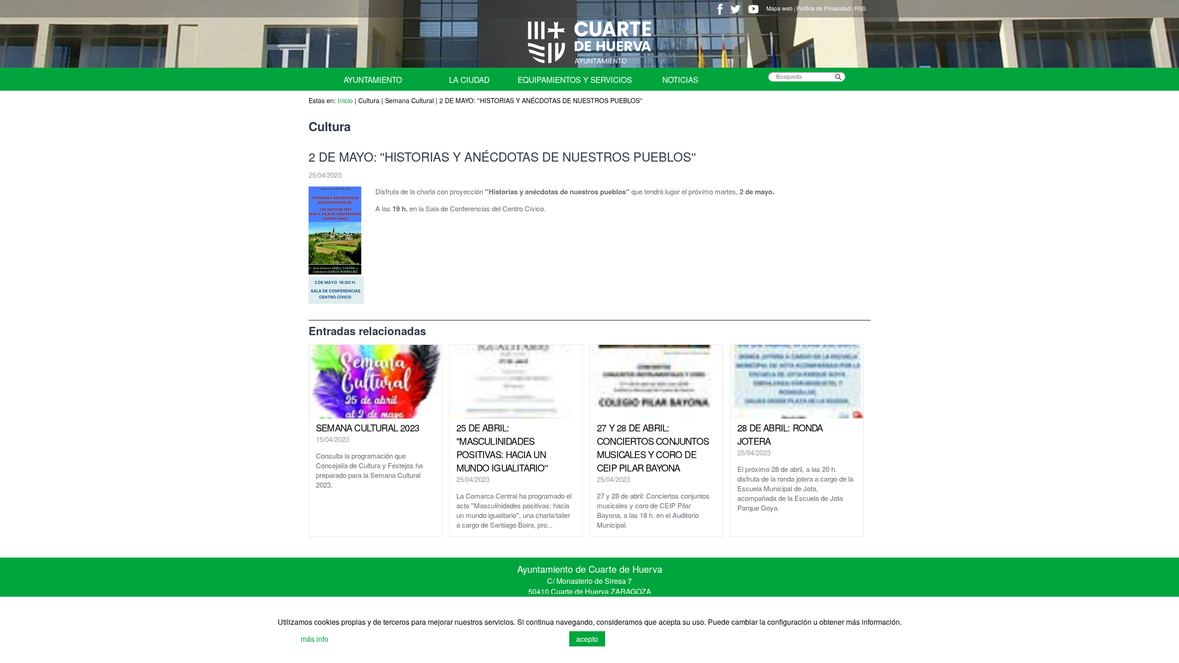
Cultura (369, 100)
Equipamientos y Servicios (575, 79)
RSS (860, 8)
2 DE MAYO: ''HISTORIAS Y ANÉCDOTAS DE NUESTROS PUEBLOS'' (540, 100)
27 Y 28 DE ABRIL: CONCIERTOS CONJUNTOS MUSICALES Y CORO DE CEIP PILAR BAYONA (653, 447)
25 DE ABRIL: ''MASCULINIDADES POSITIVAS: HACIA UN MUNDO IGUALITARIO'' (502, 447)
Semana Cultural (409, 100)
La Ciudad (469, 79)
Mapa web (779, 8)
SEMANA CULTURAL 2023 (367, 427)
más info (314, 639)
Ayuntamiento (373, 79)
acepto (587, 639)
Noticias (680, 79)
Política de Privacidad (823, 8)
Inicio (345, 100)
